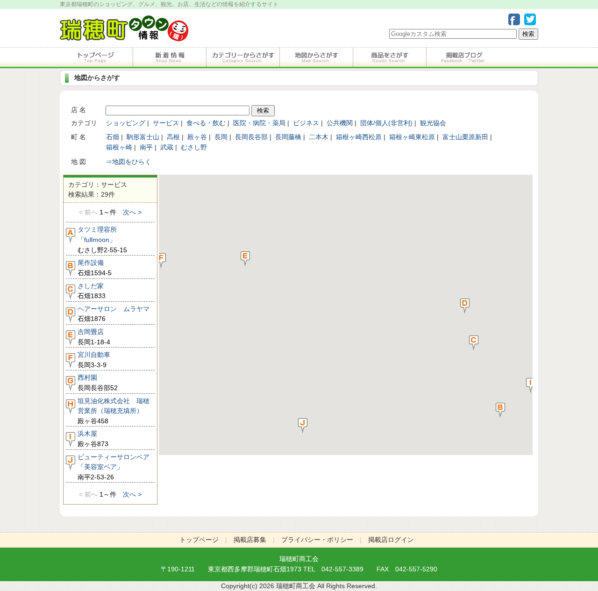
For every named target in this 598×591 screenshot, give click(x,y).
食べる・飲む (206, 123)
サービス (166, 123)
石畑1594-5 (95, 268)
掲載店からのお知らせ (169, 57)
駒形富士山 (143, 137)
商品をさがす (389, 57)
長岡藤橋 (288, 137)
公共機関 (340, 123)
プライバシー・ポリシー (317, 539)
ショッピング (125, 123)
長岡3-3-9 (94, 360)
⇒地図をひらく (128, 161)
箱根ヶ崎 (119, 147)
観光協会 (433, 123)
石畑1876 (114, 314)
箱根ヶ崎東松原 (412, 137)
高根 (173, 137)
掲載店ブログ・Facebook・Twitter (462, 57)
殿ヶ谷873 (93, 439)
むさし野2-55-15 (102, 239)
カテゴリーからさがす (242, 57)
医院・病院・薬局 (259, 123)
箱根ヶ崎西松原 (359, 137)
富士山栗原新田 (465, 137)
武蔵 (166, 147)
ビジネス (306, 123)
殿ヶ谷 (197, 137)
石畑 (112, 137)
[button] (500, 410)
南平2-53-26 (115, 467)
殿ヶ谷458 (114, 411)
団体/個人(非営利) (386, 123)
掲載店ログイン (391, 539)
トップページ (96, 57)
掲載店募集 (250, 539)
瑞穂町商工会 (299, 559)
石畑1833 (92, 291)
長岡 (221, 137)
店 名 (78, 110)
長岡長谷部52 (98, 383)
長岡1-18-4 (94, 337)
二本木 (318, 137)
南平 (146, 147)
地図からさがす (316, 57)
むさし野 (194, 147)
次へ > (132, 212)
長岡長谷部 (251, 137)
